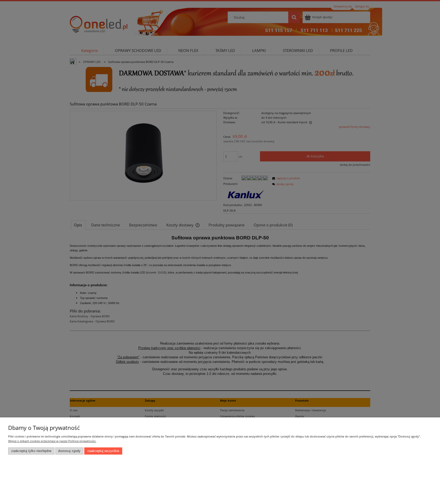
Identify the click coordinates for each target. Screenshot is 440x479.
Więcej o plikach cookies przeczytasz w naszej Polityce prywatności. (52, 441)
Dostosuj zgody (69, 451)
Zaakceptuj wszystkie (103, 451)
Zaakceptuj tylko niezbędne (31, 451)
